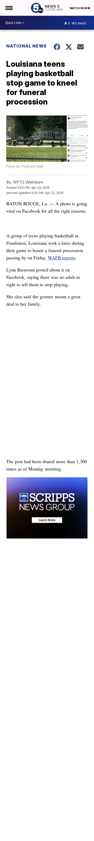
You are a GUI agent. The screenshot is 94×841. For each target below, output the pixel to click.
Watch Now (79, 8)
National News (26, 46)
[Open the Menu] (9, 7)
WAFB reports (61, 257)
